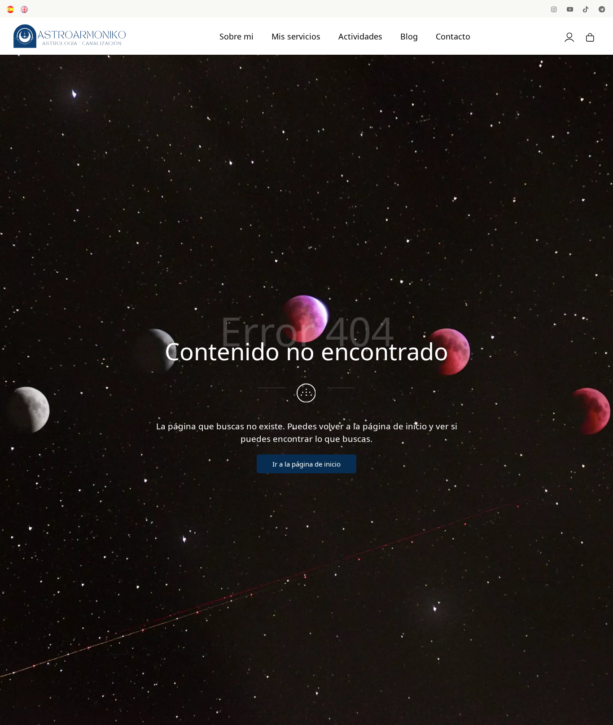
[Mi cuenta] (569, 36)
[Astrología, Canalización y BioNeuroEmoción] (69, 36)
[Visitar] (554, 8)
